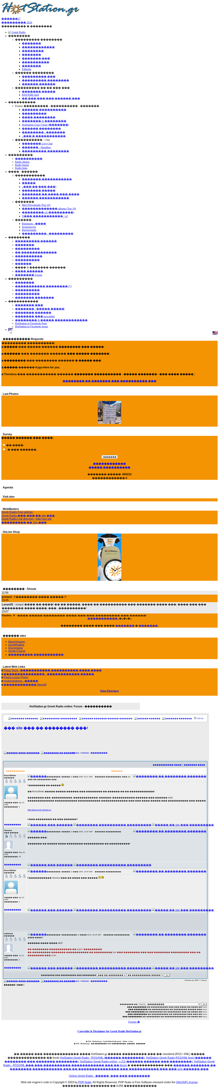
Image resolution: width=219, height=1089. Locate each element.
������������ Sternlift (25, 684)
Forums (75, 753)
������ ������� (119, 718)
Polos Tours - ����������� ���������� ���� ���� (53, 670)
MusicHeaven (16, 641)
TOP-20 (200, 718)
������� (124, 625)
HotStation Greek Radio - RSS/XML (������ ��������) (102, 1057)
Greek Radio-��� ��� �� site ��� (28, 515)
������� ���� (194, 765)
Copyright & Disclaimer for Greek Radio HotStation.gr (109, 1031)
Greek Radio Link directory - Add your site (26, 518)
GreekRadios (16, 644)
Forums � (134, 1021)
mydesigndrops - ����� (21, 680)
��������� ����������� (36, 654)
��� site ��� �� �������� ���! (46, 728)
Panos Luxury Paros (16, 677)
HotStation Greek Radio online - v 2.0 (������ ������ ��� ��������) (136, 1061)
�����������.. (103, 618)
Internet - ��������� (94, 753)
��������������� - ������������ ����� (49, 674)
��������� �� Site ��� (24, 522)
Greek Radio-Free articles (17, 512)
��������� (68, 718)
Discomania (15, 647)
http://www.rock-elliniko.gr (39, 810)
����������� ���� (167, 765)
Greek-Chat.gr (16, 651)
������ (154, 718)
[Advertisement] (105, 742)
